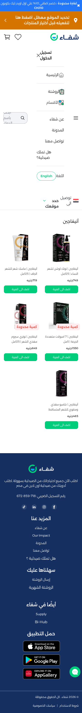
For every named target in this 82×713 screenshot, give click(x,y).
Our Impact (41, 535)
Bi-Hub (41, 622)
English (46, 176)
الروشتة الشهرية (41, 587)
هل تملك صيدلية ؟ (41, 558)
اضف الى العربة (61, 289)
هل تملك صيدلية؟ (44, 155)
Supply (41, 614)
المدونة (58, 130)
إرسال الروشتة (41, 579)
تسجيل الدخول (46, 55)
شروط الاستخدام (69, 705)
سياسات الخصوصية (44, 705)
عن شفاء (57, 119)
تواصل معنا (54, 141)
